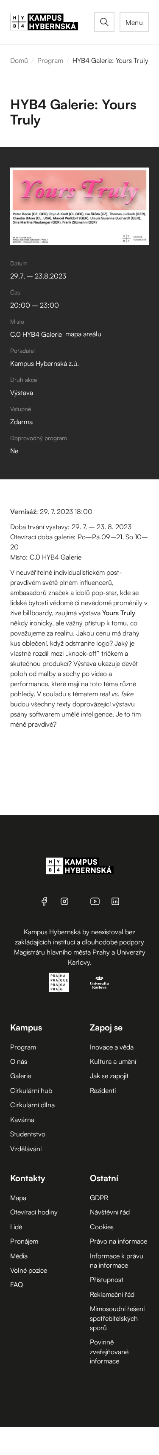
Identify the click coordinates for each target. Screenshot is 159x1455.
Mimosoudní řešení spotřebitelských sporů (117, 1318)
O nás (18, 1061)
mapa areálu (83, 334)
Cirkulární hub (31, 1090)
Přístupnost (106, 1279)
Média (19, 1256)
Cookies (102, 1226)
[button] (134, 22)
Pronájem (24, 1241)
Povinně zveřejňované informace (109, 1351)
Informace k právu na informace (116, 1260)
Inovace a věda (112, 1047)
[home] (52, 22)
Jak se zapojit (109, 1075)
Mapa (18, 1197)
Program (50, 60)
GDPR (99, 1197)
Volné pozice (28, 1270)
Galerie (20, 1075)
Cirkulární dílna (32, 1105)
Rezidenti (103, 1090)
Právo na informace (118, 1241)
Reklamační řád (112, 1294)
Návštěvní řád (110, 1212)
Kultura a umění (113, 1061)
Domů (19, 60)
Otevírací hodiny (34, 1212)
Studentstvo (27, 1134)
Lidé (16, 1226)
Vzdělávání (26, 1148)
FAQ (16, 1284)
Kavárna (22, 1119)
